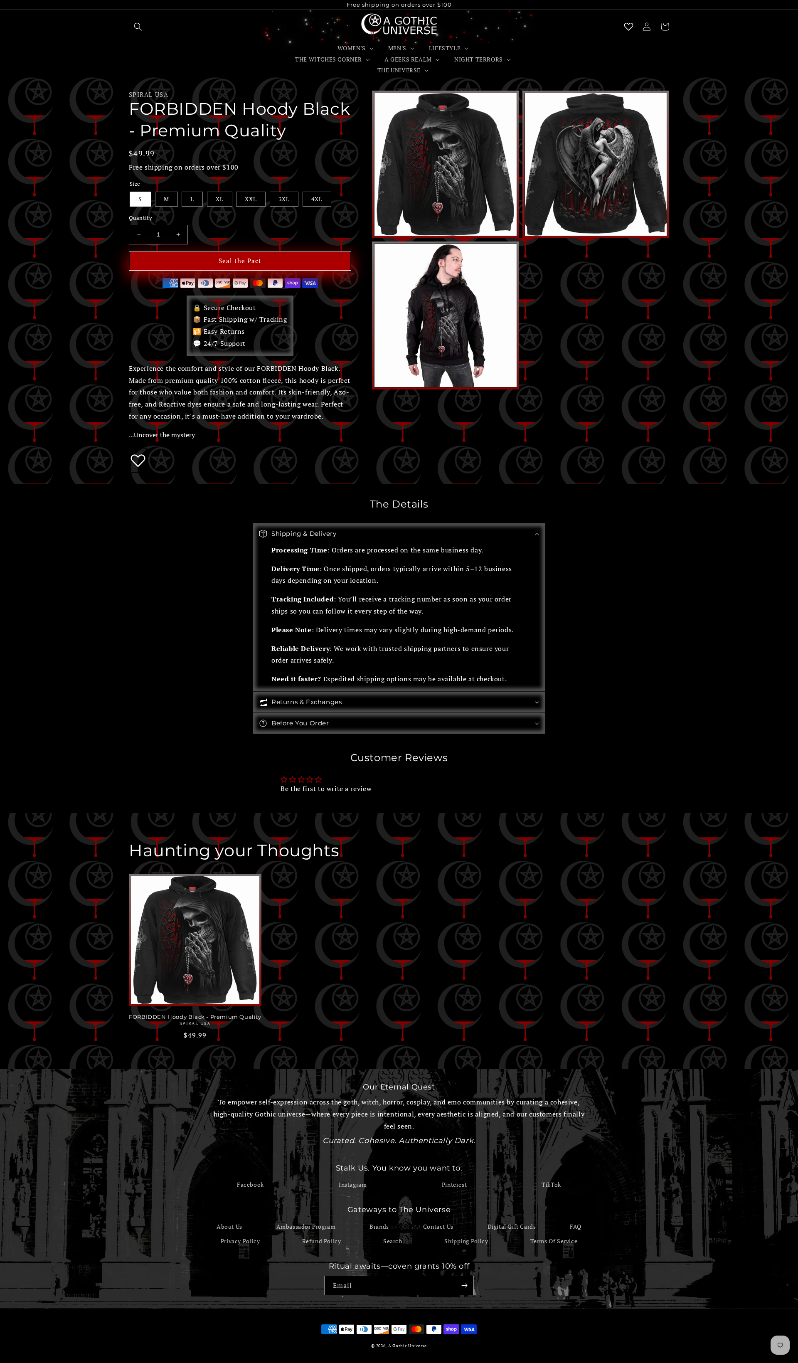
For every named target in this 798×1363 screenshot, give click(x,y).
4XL (317, 199)
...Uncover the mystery (162, 434)
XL (220, 199)
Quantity (140, 218)
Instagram (353, 1184)
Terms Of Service (554, 1241)
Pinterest (454, 1184)
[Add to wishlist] (138, 460)
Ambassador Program (306, 1226)
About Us (229, 1226)
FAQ (575, 1226)
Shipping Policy (466, 1241)
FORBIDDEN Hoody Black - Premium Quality (195, 1016)
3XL (284, 199)
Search (392, 1241)
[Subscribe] (464, 1285)
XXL (251, 199)
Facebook (250, 1184)
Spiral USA (148, 94)
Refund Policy (321, 1241)
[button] (138, 26)
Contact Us (438, 1226)
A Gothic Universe (407, 1345)
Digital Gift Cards (512, 1226)
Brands (379, 1226)
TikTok (551, 1184)
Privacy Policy (240, 1241)
